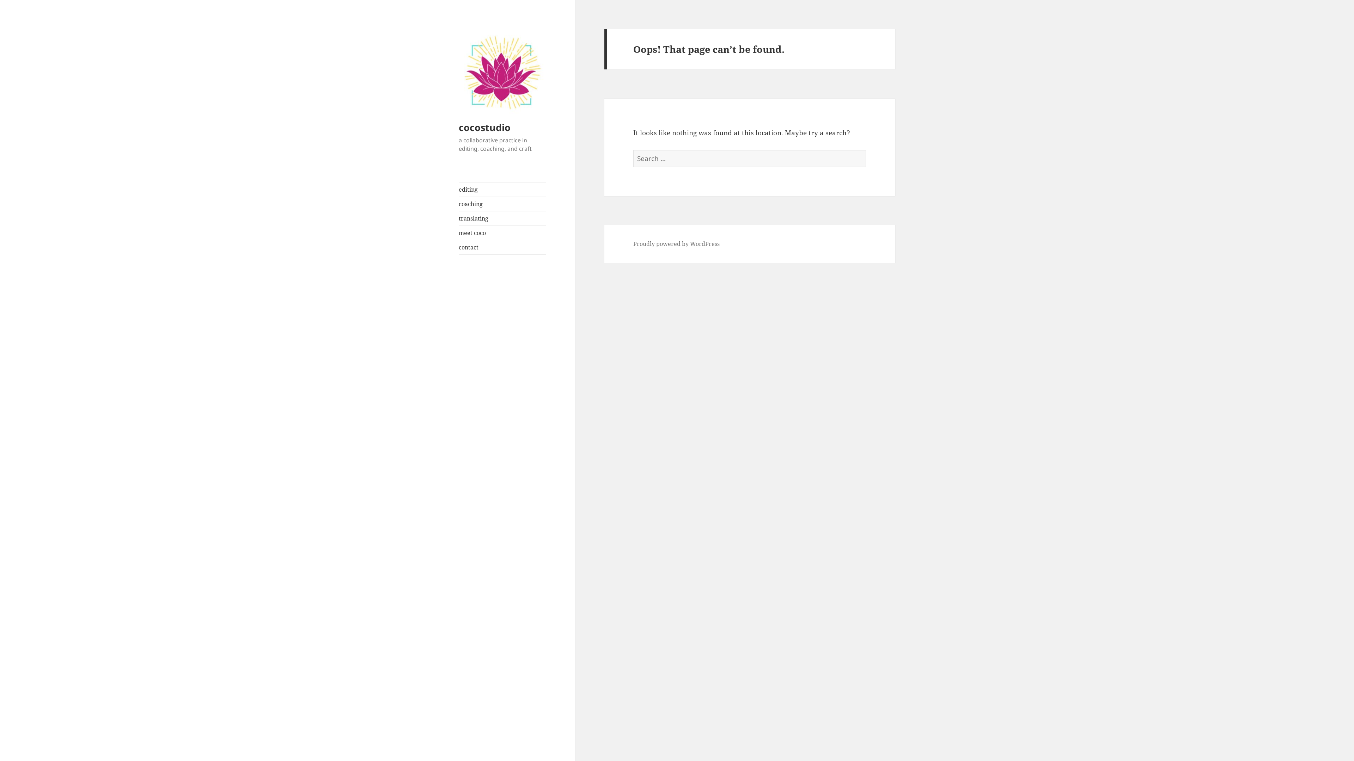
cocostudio (485, 127)
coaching (471, 204)
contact (468, 247)
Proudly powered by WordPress (676, 244)
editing (468, 189)
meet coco (472, 233)
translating (473, 218)
